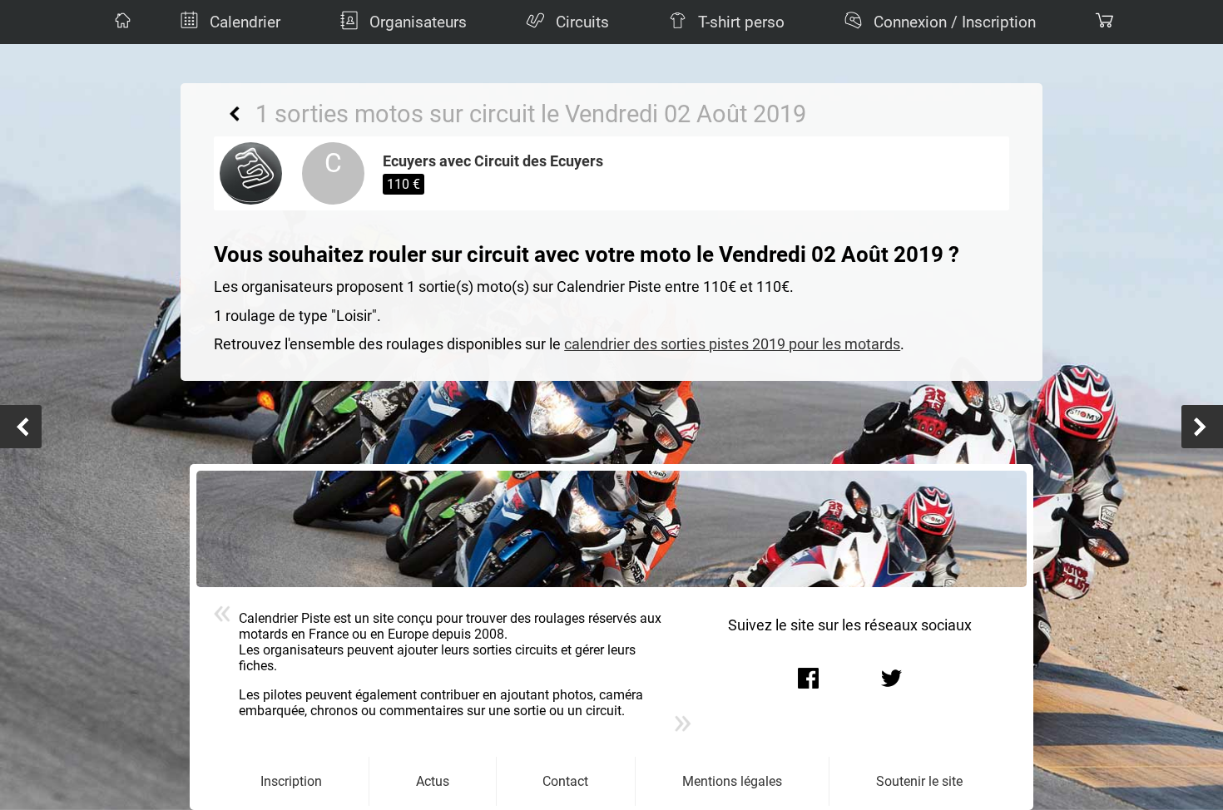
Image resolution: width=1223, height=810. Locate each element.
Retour (234, 114)
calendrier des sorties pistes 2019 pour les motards (732, 344)
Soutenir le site (919, 781)
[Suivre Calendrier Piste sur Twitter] (892, 679)
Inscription (291, 781)
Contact (565, 781)
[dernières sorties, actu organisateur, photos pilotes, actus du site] (120, 22)
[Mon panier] (1102, 22)
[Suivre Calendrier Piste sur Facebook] (809, 679)
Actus (432, 781)
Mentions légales (732, 781)
